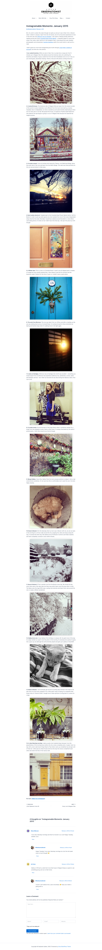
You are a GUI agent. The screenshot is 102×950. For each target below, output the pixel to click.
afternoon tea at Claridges (44, 36)
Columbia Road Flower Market (48, 38)
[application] (35, 18)
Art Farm (33, 864)
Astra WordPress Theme (64, 946)
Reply (33, 839)
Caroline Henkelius (48, 42)
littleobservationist (40, 847)
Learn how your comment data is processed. (59, 933)
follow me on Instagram (38, 798)
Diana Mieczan (35, 831)
